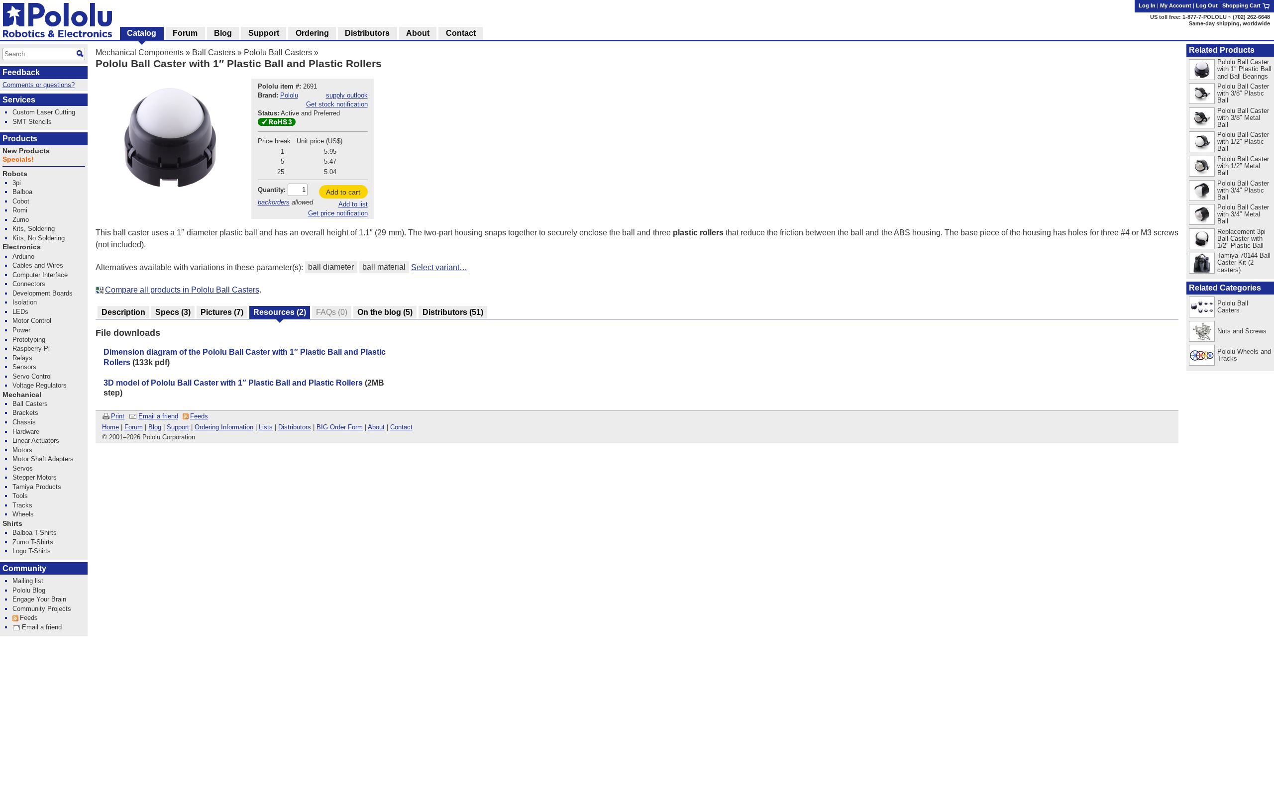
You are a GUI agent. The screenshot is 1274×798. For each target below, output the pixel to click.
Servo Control (32, 376)
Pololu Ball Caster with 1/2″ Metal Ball (1243, 166)
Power (21, 330)
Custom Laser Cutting (43, 112)
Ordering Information (224, 427)
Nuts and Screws (1242, 331)
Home (110, 427)
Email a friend (158, 416)
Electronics (21, 247)
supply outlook (347, 95)
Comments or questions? (38, 85)
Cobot (20, 201)
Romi (19, 210)
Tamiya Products (36, 487)
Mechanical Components (140, 52)
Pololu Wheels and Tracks (1244, 355)
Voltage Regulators (39, 385)
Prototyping (28, 339)
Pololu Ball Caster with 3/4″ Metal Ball (1243, 214)
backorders (274, 202)
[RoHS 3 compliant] (277, 123)
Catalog (141, 33)
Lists (266, 427)
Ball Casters (213, 52)
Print (117, 416)
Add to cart (343, 192)
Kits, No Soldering (38, 238)
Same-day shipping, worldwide (1229, 23)
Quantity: (272, 190)
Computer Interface (40, 275)
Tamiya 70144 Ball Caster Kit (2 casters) (1244, 262)
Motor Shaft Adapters (43, 459)
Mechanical (21, 395)
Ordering (312, 33)
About (376, 427)
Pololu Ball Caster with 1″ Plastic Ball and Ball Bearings (1244, 69)
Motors (22, 450)
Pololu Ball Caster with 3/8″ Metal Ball (1243, 117)
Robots (14, 174)
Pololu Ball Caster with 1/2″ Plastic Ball (1243, 141)
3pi (16, 183)
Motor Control (31, 320)
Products (19, 138)
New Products (26, 151)
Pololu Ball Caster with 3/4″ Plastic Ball (1243, 190)
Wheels (23, 514)
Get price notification (338, 213)
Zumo (20, 219)
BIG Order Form (340, 427)
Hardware (25, 431)
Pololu (289, 95)
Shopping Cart (1242, 5)
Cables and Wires (37, 265)
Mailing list (27, 581)
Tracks (22, 505)
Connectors (28, 284)
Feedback (21, 72)
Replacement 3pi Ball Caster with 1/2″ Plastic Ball (1241, 238)
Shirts (12, 523)
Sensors (24, 367)
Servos (22, 468)
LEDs (20, 311)
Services (18, 100)
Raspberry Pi (31, 348)
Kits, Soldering (33, 228)
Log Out (1207, 5)
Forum (133, 427)
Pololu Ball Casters (278, 52)
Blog (154, 427)
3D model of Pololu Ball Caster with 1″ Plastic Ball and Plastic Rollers (233, 383)
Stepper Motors (34, 477)
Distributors (294, 427)
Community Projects (41, 608)
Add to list (353, 204)
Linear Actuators (35, 440)
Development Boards (42, 293)
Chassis (24, 422)
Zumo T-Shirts (32, 542)
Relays (22, 358)
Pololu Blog (28, 590)
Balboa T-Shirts (34, 532)
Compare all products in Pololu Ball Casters (182, 290)
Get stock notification (337, 104)
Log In (1147, 5)
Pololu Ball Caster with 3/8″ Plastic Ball (1243, 93)
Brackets (25, 412)
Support (178, 427)
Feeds (199, 416)
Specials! (18, 159)
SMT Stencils (32, 121)
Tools (20, 495)
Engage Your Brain (39, 599)
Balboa (22, 192)
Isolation (24, 302)
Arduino (23, 256)
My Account (1175, 5)
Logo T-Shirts (31, 551)
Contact (401, 427)
